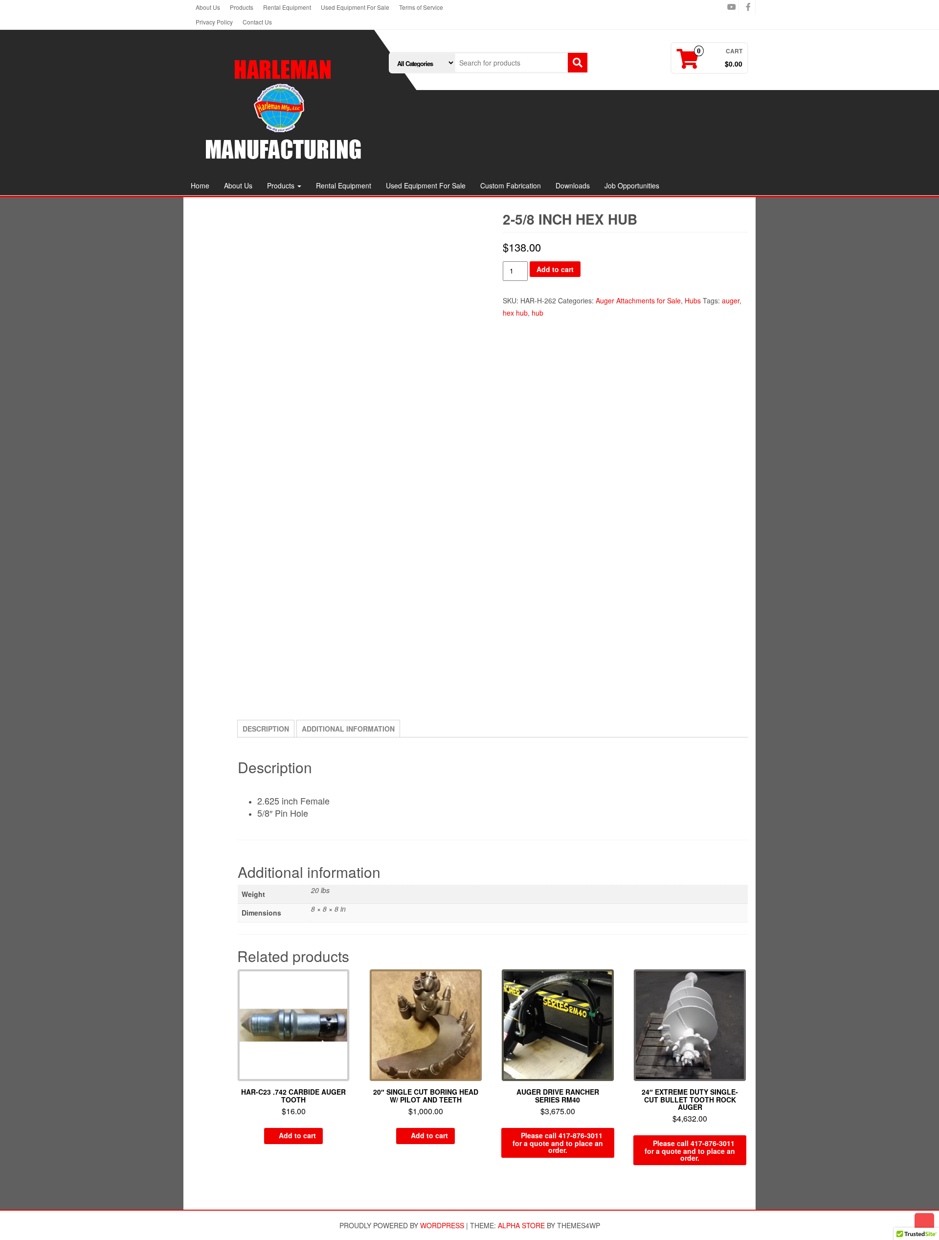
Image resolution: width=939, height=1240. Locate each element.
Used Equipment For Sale (355, 7)
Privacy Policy (214, 22)
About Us (208, 7)
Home (200, 185)
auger (730, 300)
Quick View (345, 983)
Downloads (573, 185)
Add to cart (555, 269)
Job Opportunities (631, 185)
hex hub (515, 313)
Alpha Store (521, 1225)
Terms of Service (421, 7)
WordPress (442, 1225)
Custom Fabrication (510, 185)
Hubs (693, 300)
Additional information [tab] (348, 729)
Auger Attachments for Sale (638, 300)
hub (537, 313)
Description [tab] (266, 729)
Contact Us (257, 22)
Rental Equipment (287, 7)
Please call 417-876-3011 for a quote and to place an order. (558, 1142)
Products (241, 7)
